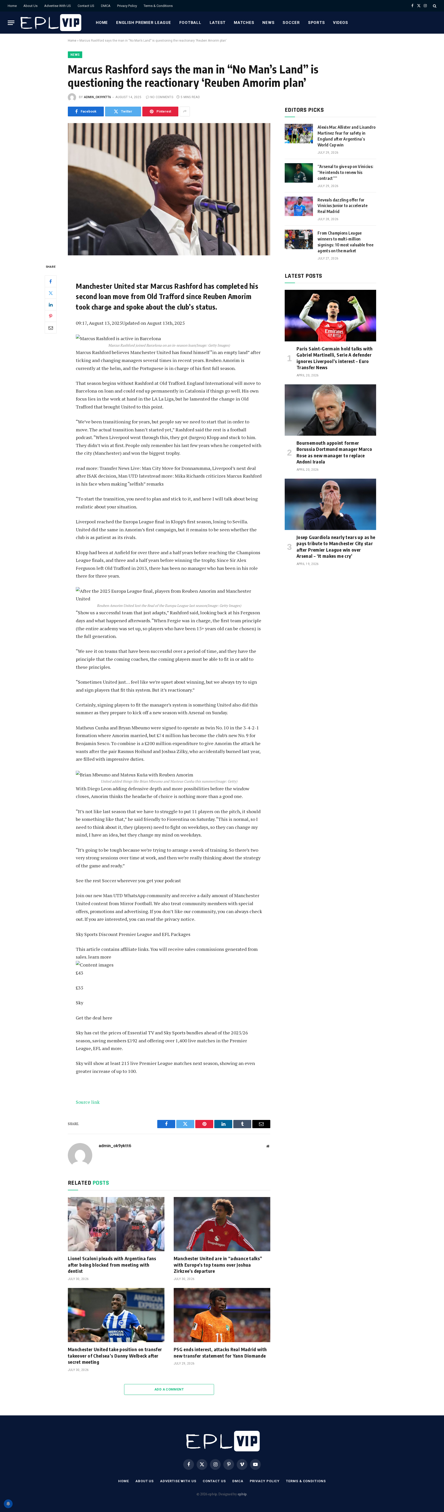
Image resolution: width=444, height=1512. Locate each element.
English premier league (143, 22)
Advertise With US (57, 6)
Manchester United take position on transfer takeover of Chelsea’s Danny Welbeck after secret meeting (115, 1355)
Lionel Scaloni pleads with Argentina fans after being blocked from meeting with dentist (112, 1264)
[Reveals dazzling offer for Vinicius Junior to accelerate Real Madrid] (299, 206)
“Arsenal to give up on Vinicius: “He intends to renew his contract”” (345, 172)
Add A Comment (169, 1389)
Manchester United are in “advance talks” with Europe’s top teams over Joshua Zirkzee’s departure (218, 1264)
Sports (316, 22)
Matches (244, 22)
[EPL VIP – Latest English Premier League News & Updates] (50, 23)
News (268, 22)
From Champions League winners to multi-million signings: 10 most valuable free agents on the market (345, 241)
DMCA (105, 6)
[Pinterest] (51, 316)
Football (190, 22)
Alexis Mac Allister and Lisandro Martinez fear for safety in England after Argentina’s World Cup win (346, 136)
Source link (88, 1102)
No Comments (161, 97)
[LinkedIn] (51, 304)
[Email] (51, 327)
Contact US (86, 6)
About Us (30, 6)
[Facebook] (51, 281)
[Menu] (11, 23)
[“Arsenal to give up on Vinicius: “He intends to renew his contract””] (299, 173)
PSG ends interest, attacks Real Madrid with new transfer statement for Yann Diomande (220, 1352)
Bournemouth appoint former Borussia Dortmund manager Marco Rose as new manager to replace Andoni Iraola (334, 452)
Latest (218, 22)
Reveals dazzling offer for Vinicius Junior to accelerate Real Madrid (342, 205)
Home (12, 6)
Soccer (291, 22)
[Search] (434, 6)
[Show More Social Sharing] (185, 111)
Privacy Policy (127, 6)
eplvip (242, 1494)
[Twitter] (51, 293)
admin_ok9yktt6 (97, 97)
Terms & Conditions (158, 6)
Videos (340, 22)
